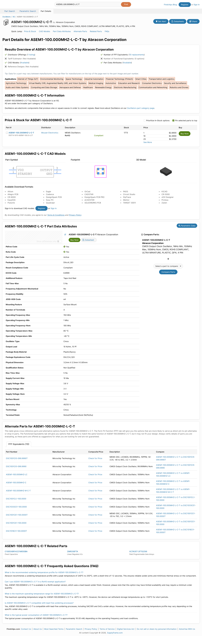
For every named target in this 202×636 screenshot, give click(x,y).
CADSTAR (89, 194)
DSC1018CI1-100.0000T (16, 531)
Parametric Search (74, 629)
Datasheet (89, 240)
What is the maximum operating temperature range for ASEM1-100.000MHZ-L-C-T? (42, 593)
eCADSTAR (89, 200)
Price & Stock (30, 31)
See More (147, 142)
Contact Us (26, 629)
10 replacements (136, 54)
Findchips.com (10, 5)
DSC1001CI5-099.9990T (17, 458)
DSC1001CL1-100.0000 (16, 499)
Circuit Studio (129, 194)
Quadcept (50, 203)
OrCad (87, 191)
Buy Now (185, 133)
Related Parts (96, 31)
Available (25, 62)
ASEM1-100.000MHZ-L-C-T (21, 132)
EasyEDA (12, 200)
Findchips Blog (170, 4)
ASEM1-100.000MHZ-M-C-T (18, 490)
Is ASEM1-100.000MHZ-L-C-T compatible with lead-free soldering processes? (39, 603)
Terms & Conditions (56, 215)
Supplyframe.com (115, 633)
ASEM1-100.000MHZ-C (16, 482)
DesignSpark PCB (54, 197)
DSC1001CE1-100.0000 (16, 523)
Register (184, 4)
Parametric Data (187, 225)
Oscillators (6, 17)
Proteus (165, 200)
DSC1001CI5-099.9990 (16, 466)
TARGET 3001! (129, 203)
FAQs (107, 31)
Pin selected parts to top (186, 120)
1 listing (31, 54)
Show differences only (46, 241)
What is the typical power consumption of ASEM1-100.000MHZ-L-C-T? (36, 615)
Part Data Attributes (62, 31)
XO (14, 17)
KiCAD (164, 191)
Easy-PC (50, 200)
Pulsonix (11, 203)
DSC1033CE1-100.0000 (16, 507)
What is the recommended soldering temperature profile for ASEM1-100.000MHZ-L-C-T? (44, 572)
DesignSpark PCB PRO (94, 197)
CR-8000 (12, 197)
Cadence (50, 194)
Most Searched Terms (53, 629)
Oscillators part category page (140, 108)
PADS (125, 191)
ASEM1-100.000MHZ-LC (16, 474)
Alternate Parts (80, 31)
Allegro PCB (13, 194)
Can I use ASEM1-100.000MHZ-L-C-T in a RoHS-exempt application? (35, 581)
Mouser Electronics (49, 132)
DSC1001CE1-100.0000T (17, 515)
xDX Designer (168, 197)
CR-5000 (166, 194)
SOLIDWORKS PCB (93, 203)
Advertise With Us (187, 629)
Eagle (48, 191)
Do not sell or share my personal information (157, 629)
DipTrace (127, 197)
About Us (37, 629)
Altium (10, 191)
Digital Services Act (125, 629)
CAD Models (44, 31)
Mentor (126, 200)
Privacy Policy (75, 215)
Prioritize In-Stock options (158, 120)
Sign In (197, 4)
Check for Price (95, 458)
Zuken (164, 203)
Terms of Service (107, 629)
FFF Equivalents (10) (18, 444)
